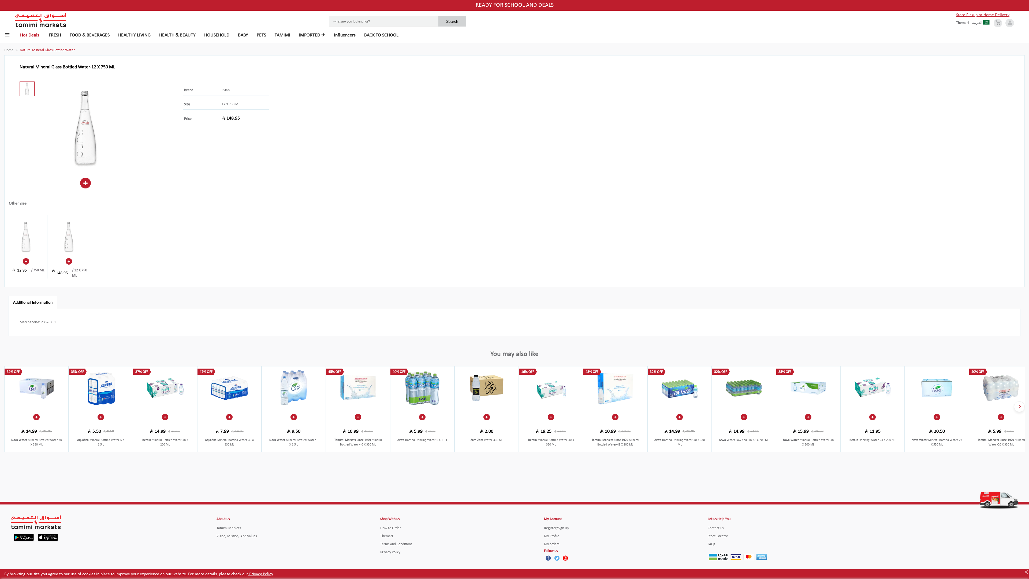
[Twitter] (557, 558)
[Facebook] (548, 558)
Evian (226, 90)
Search (452, 21)
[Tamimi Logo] (40, 20)
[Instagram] (565, 558)
